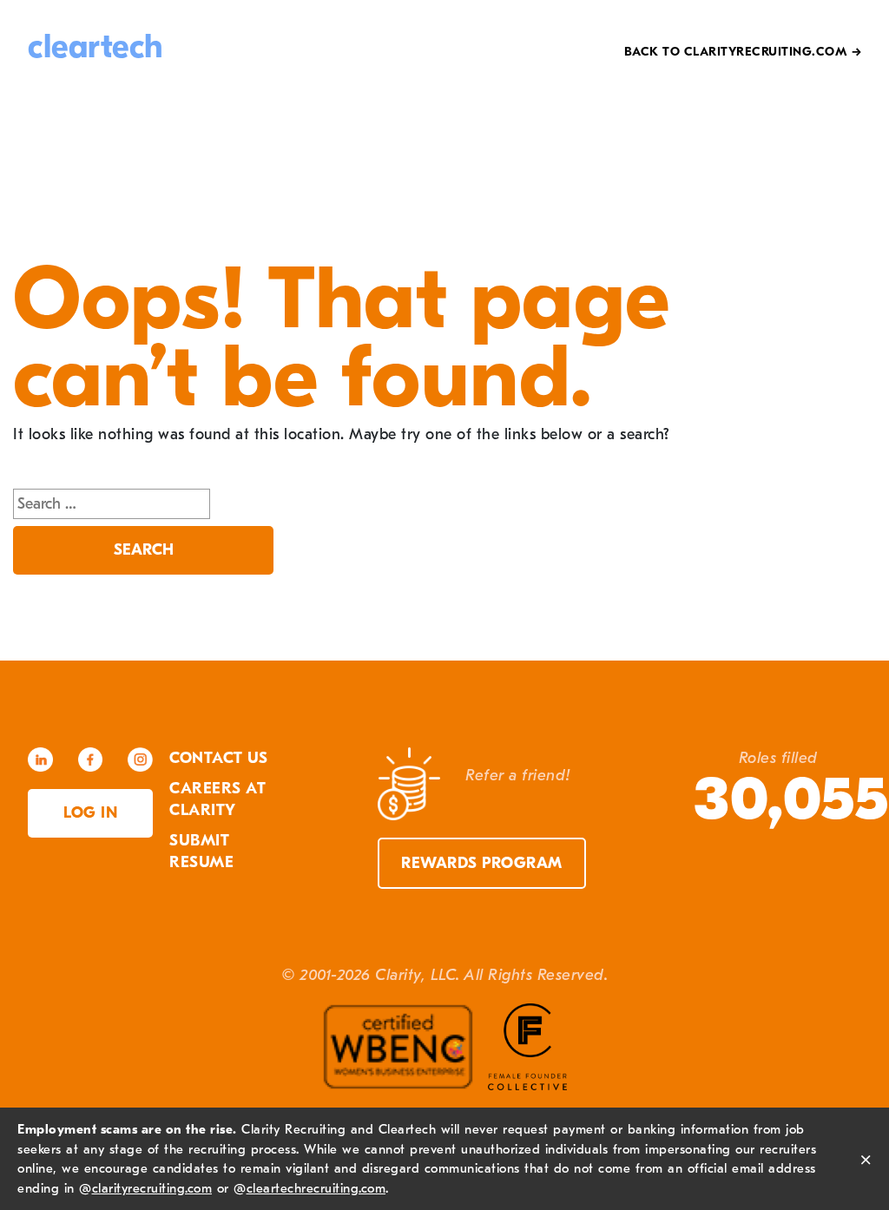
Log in (90, 813)
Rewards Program (482, 863)
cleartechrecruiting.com (316, 1188)
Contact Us (218, 758)
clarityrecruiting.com (152, 1188)
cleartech (95, 47)
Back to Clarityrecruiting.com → (743, 51)
